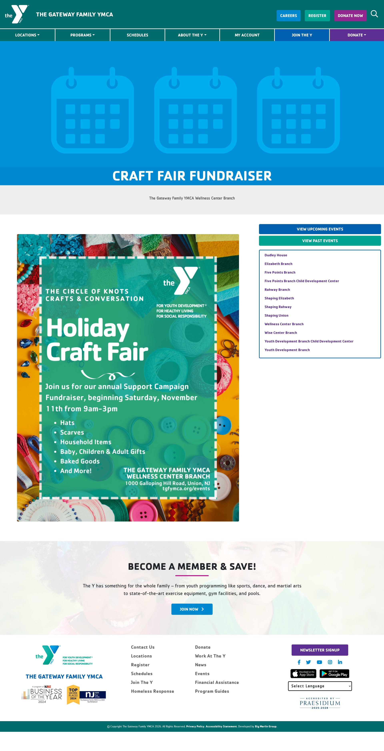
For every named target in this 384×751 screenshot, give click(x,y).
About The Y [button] (190, 34)
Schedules (137, 34)
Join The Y (302, 34)
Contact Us (143, 647)
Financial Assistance (217, 682)
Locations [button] (25, 34)
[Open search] (374, 13)
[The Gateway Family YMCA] (17, 14)
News (200, 664)
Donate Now (350, 15)
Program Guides (212, 691)
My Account (247, 34)
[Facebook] (299, 662)
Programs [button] (80, 34)
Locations (141, 656)
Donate (355, 34)
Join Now (189, 609)
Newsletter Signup (320, 649)
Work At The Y (210, 656)
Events (202, 673)
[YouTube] (319, 662)
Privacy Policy (195, 726)
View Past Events (320, 240)
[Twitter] (308, 662)
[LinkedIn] (340, 662)
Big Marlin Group (265, 726)
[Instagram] (330, 662)
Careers (288, 15)
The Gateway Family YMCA (74, 14)
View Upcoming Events (320, 229)
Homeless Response (152, 691)
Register (317, 15)
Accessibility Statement (221, 726)
